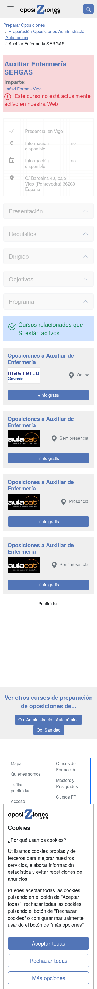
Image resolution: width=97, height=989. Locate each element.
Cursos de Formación (66, 766)
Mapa (16, 763)
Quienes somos (26, 774)
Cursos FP (66, 797)
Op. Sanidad (49, 730)
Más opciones (48, 978)
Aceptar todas (48, 943)
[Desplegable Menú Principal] (10, 9)
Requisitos (22, 233)
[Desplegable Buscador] (88, 9)
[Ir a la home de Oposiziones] (40, 9)
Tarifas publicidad (21, 787)
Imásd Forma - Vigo (23, 89)
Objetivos (21, 279)
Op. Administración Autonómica (48, 719)
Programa (21, 301)
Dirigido (19, 256)
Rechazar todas (48, 960)
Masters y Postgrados (67, 783)
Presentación (26, 211)
